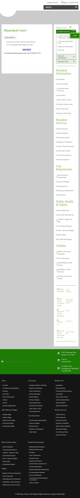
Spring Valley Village (8, 426)
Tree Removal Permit (64, 155)
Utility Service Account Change (64, 277)
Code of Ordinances (35, 391)
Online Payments (68, 290)
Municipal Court (62, 186)
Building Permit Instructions (37, 447)
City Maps (32, 452)
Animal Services (62, 129)
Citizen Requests (62, 133)
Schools (5, 400)
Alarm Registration (63, 210)
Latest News (61, 95)
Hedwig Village (7, 414)
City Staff (5, 385)
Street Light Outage (63, 151)
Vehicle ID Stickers (63, 159)
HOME (75, 35)
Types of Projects (34, 483)
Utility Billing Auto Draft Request (64, 264)
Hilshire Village (7, 417)
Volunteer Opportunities (65, 104)
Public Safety (61, 235)
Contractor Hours (34, 458)
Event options (9, 37)
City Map (5, 391)
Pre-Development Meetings (37, 472)
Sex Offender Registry (64, 239)
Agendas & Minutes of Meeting (38, 385)
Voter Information (63, 109)
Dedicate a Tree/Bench (64, 142)
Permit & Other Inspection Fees (38, 464)
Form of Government (8, 397)
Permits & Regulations (35, 466)
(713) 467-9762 (73, 2)
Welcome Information (66, 46)
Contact (5, 403)
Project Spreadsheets (35, 475)
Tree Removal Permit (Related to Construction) (38, 479)
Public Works (61, 195)
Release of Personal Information (64, 253)
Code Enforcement (63, 137)
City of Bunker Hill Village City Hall (20, 45)
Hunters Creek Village (9, 420)
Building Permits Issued (36, 449)
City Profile (6, 394)
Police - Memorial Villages (65, 230)
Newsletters (61, 79)
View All (61, 50)
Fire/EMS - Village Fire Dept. (64, 220)
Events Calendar (62, 84)
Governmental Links (35, 403)
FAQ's (67, 310)
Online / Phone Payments (65, 146)
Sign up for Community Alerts (69, 301)
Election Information (35, 394)
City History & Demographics (11, 388)
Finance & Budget (63, 182)
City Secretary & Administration (62, 176)
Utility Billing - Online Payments (64, 271)
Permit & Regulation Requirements (39, 469)
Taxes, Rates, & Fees (64, 100)
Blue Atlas (61, 494)
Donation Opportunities (9, 405)
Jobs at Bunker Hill (34, 411)
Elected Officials (33, 397)
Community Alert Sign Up (65, 215)
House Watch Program (64, 226)
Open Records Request (36, 405)
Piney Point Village (8, 423)
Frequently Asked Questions (63, 90)
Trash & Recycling (63, 258)
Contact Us (69, 321)
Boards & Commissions (35, 388)
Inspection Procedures (35, 461)
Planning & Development (65, 190)
